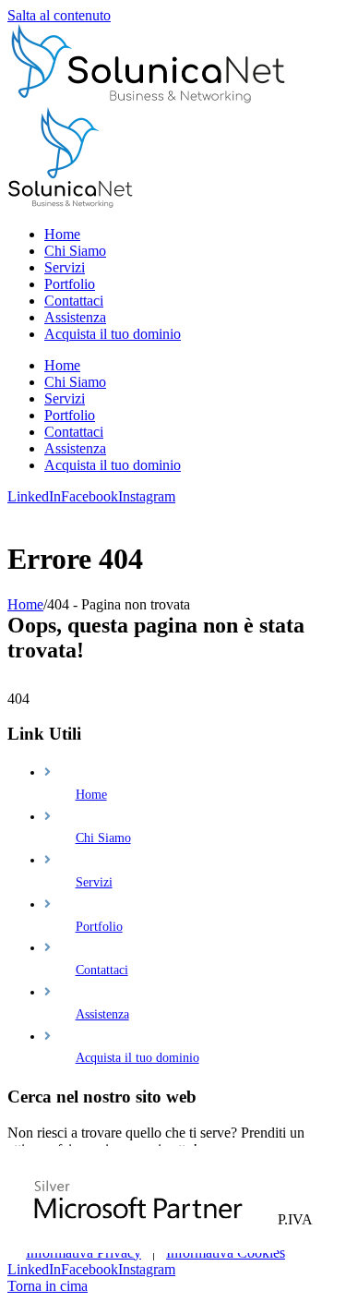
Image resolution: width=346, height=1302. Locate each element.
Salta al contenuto (59, 15)
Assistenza (102, 1014)
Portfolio (99, 927)
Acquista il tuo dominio (137, 1058)
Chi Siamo (103, 838)
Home (91, 795)
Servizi (94, 882)
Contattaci (102, 970)
